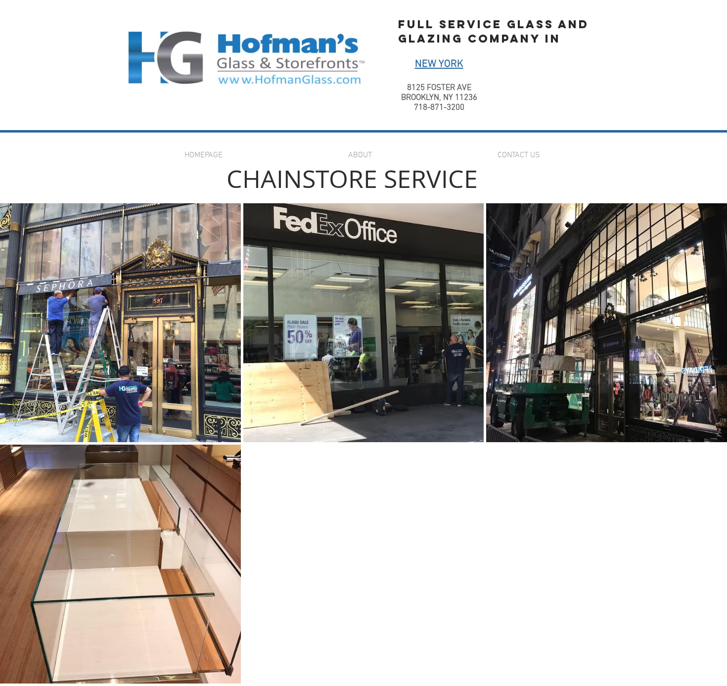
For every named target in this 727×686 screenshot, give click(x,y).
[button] (120, 322)
